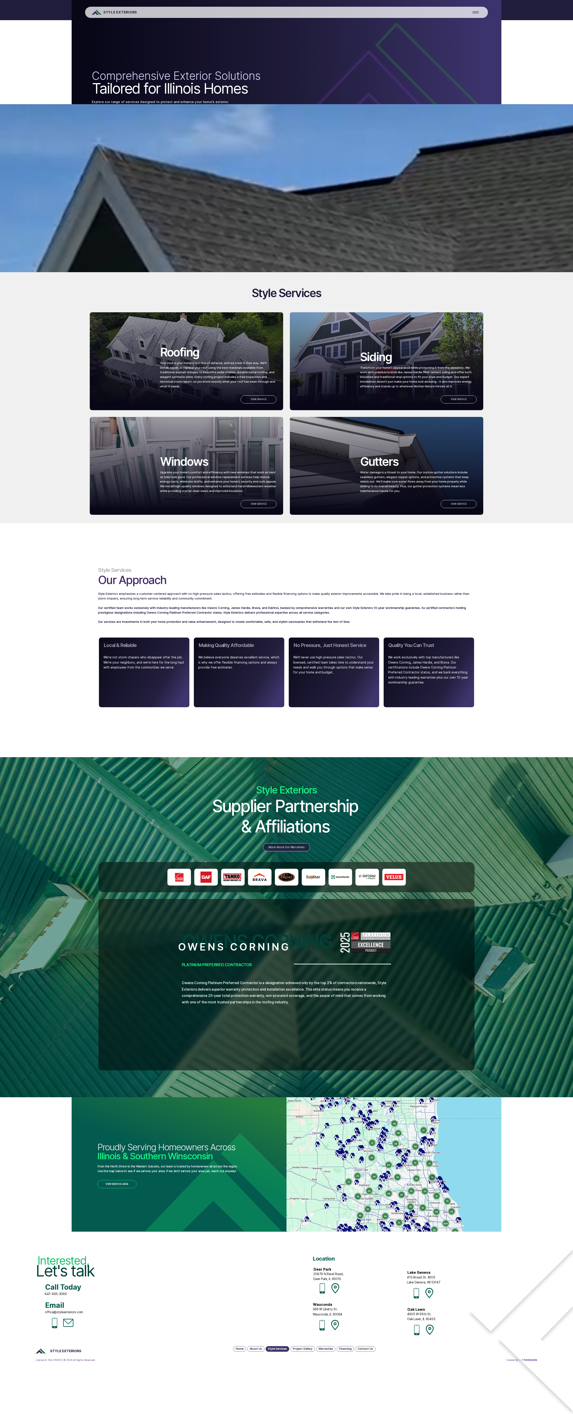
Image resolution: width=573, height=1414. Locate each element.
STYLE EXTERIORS (120, 12)
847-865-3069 (56, 1294)
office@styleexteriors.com (64, 1312)
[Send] (179, 877)
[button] (475, 12)
